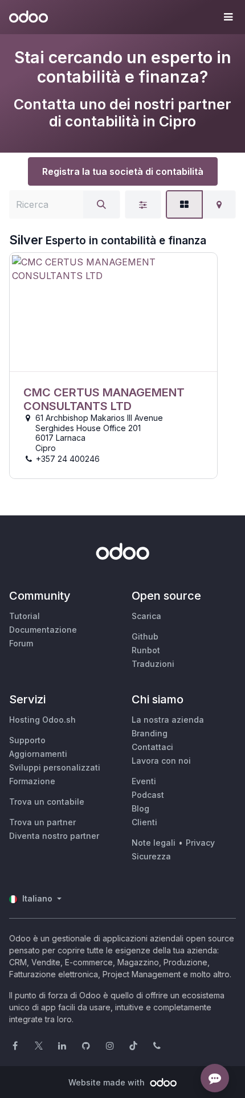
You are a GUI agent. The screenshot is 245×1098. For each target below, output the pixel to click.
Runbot (146, 650)
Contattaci (152, 747)
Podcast (148, 795)
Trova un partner (42, 822)
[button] (228, 17)
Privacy (200, 842)
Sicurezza (151, 856)
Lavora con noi (161, 760)
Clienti (144, 822)
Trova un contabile (46, 801)
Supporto (27, 740)
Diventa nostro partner (54, 836)
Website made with (107, 1082)
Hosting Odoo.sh (42, 719)
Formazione (32, 781)
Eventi (144, 781)
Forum (21, 643)
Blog (140, 808)
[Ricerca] (101, 204)
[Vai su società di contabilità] (113, 312)
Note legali (153, 842)
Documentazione (43, 629)
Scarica (146, 616)
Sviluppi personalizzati (54, 767)
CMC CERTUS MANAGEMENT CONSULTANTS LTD (104, 399)
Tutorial (24, 616)
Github (145, 636)
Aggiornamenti (38, 754)
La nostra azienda (168, 719)
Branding (150, 733)
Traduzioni (153, 664)
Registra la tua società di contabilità (122, 171)
